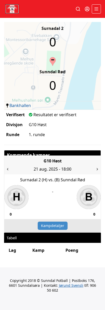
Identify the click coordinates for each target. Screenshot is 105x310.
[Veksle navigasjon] (96, 9)
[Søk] (78, 9)
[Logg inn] (87, 9)
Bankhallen (20, 105)
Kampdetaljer (52, 225)
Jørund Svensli (71, 285)
